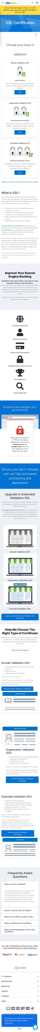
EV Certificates (6, 230)
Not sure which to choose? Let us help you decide (20, 182)
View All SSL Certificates (20, 650)
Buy (20, 92)
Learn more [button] (8, 1023)
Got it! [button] (19, 1028)
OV (34, 228)
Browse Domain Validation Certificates (17, 689)
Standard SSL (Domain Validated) (12, 226)
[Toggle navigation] (36, 34)
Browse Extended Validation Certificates (18, 833)
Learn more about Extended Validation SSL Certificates (20, 617)
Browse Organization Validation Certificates (22, 780)
